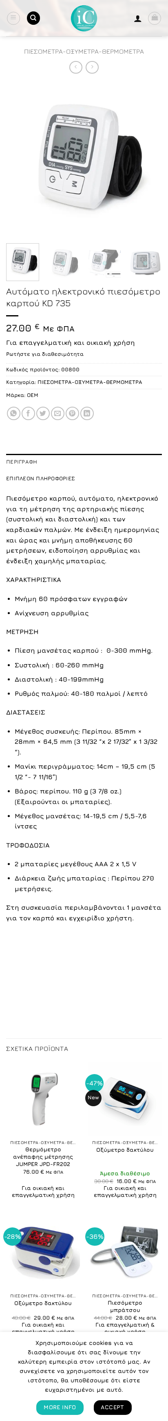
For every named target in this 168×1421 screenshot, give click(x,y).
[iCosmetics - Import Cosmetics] (84, 18)
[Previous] (19, 159)
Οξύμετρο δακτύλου (125, 1149)
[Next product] (75, 67)
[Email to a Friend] (57, 413)
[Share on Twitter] (43, 413)
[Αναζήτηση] (33, 18)
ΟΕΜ (32, 395)
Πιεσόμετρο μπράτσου (125, 1306)
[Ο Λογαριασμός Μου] (138, 18)
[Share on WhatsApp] (13, 413)
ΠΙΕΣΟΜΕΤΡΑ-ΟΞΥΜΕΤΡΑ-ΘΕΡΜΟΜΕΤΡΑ (84, 51)
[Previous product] (92, 67)
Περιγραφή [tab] (21, 462)
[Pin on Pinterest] (72, 413)
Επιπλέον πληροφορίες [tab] (40, 478)
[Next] (148, 159)
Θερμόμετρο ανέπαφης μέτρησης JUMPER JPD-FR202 (43, 1156)
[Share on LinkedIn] (87, 413)
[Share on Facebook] (28, 413)
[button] (13, 18)
